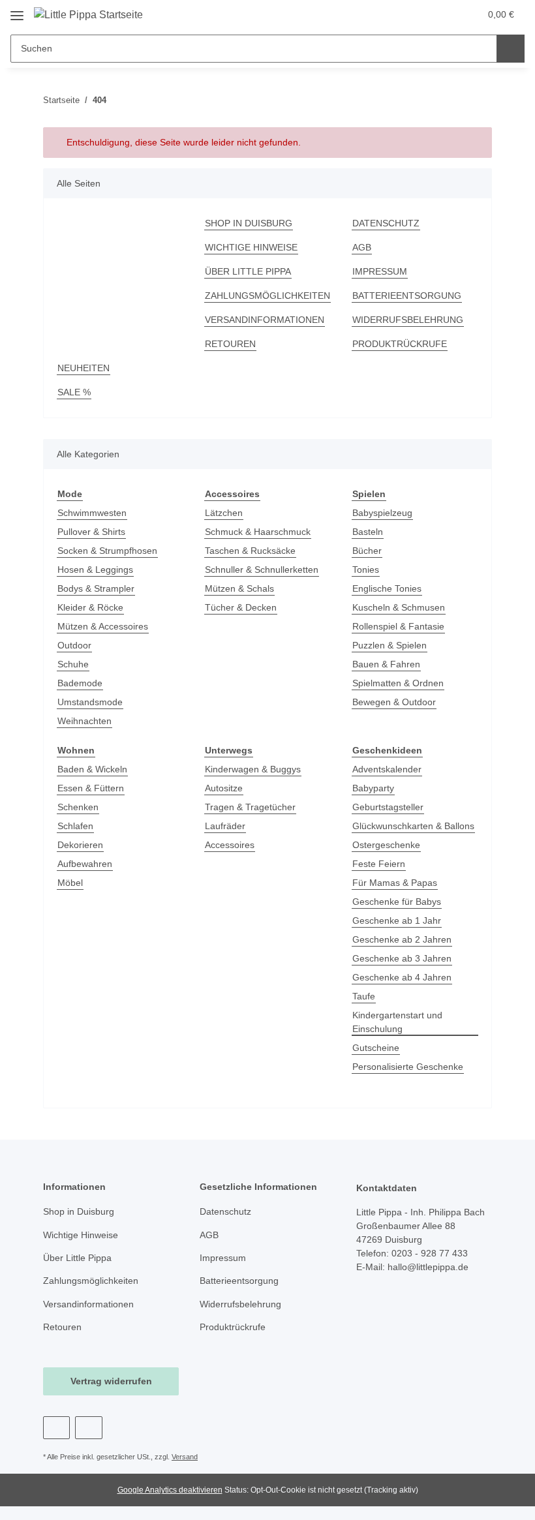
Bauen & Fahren (386, 664)
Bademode (79, 683)
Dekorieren (80, 845)
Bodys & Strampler (95, 588)
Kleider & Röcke (90, 607)
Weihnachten (84, 721)
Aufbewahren (84, 864)
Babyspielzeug (382, 513)
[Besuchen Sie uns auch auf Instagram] (88, 1427)
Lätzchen (224, 513)
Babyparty (373, 788)
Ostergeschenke (386, 845)
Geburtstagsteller (387, 807)
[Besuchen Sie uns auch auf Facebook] (56, 1427)
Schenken (78, 807)
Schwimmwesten (92, 513)
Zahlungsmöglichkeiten (267, 295)
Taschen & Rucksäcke (250, 550)
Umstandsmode (90, 702)
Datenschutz (386, 223)
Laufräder (225, 826)
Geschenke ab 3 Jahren (401, 958)
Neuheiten (83, 368)
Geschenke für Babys (396, 901)
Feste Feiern (378, 864)
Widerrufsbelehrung (407, 319)
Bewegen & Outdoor (394, 702)
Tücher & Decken (241, 607)
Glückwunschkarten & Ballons (413, 826)
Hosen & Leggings (95, 569)
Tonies (365, 569)
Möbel (70, 882)
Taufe (363, 996)
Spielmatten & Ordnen (398, 683)
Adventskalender (386, 769)
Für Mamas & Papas (394, 882)
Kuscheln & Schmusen (398, 607)
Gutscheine (375, 1047)
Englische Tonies (386, 588)
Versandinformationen (264, 319)
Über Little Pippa (248, 271)
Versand (185, 1457)
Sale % (74, 392)
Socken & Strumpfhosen (107, 550)
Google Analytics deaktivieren (169, 1490)
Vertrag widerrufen (111, 1381)
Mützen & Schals (239, 588)
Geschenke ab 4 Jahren (401, 977)
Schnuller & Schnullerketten (261, 569)
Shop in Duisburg (248, 223)
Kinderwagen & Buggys (253, 769)
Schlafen (75, 826)
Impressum (379, 271)
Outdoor (74, 645)
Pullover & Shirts (91, 531)
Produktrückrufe (399, 344)
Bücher (367, 550)
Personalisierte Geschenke (407, 1066)
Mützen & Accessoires (102, 626)
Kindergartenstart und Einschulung (397, 1022)
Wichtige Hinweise (251, 247)
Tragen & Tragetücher (250, 807)
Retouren (230, 344)
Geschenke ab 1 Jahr (396, 920)
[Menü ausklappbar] (16, 11)
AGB (361, 247)
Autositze (224, 788)
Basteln (367, 531)
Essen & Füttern (90, 788)
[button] (418, 14)
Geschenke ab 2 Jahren (401, 939)
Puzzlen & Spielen (389, 645)
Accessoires (229, 845)
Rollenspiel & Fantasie (398, 626)
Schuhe (73, 664)
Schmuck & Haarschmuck (258, 531)
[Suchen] (511, 49)
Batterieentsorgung (406, 295)
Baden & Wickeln (92, 769)
